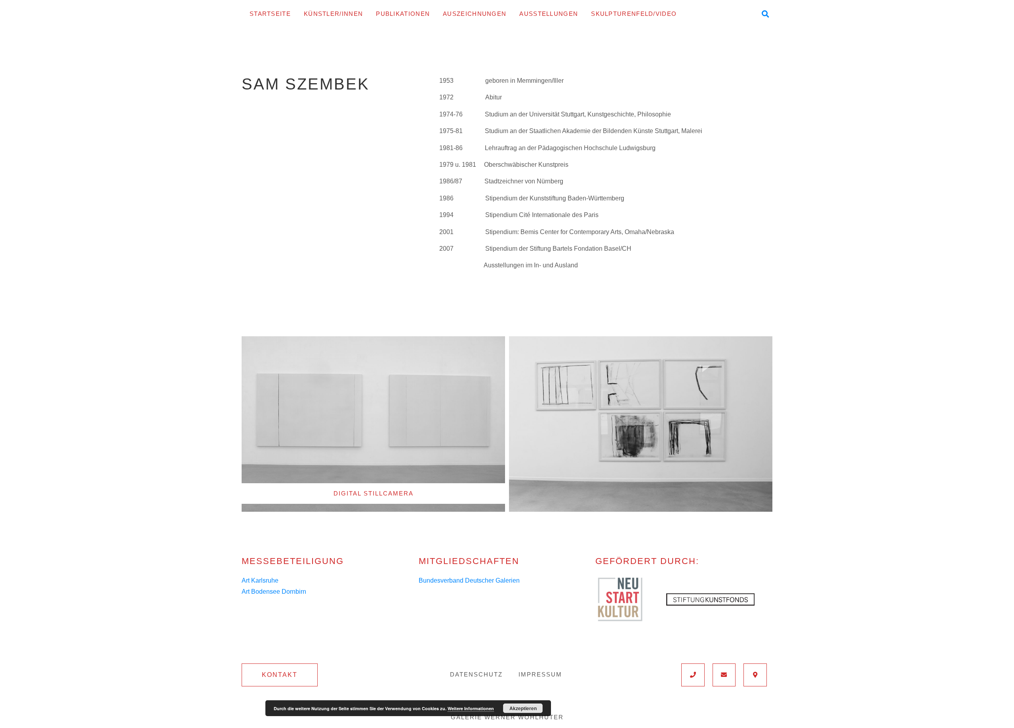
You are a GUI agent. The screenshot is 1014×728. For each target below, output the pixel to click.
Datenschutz (476, 674)
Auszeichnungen (474, 13)
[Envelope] (724, 674)
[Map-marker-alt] (755, 674)
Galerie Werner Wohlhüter (507, 717)
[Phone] (693, 674)
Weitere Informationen (471, 708)
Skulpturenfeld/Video (634, 13)
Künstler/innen (333, 13)
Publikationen (403, 13)
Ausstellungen (548, 13)
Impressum (540, 674)
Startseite (270, 13)
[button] (280, 674)
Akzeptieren (523, 708)
